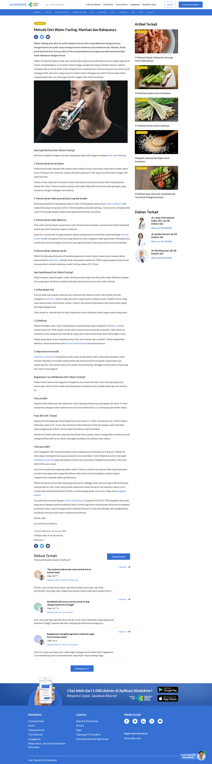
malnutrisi (50, 298)
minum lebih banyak (77, 343)
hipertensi (54, 260)
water (115, 155)
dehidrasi (111, 325)
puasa (97, 407)
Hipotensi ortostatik (44, 356)
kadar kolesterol (114, 203)
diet (110, 155)
